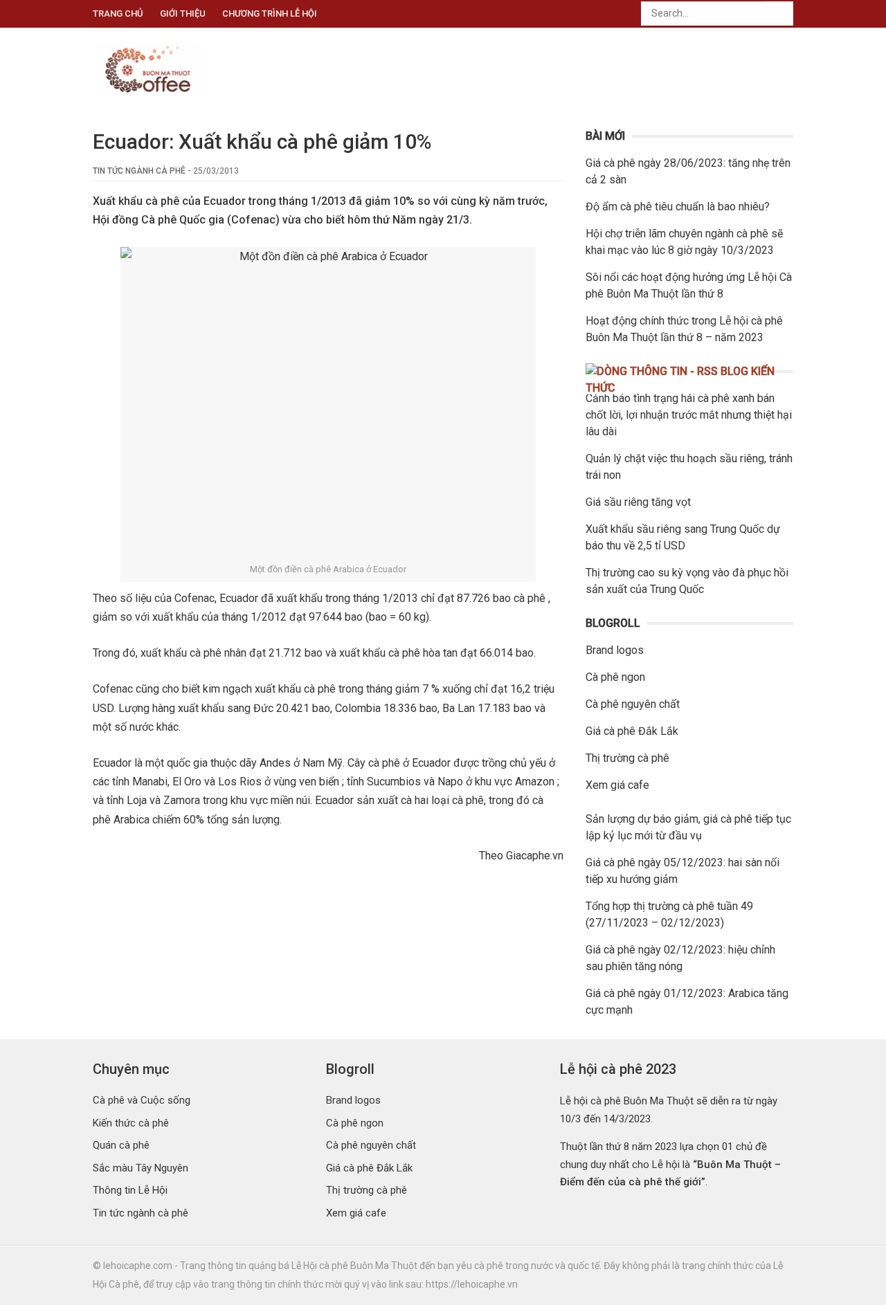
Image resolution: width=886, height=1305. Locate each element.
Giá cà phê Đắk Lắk (632, 731)
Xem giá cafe (617, 785)
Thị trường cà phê (627, 758)
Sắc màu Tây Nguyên (140, 1168)
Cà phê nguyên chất (633, 704)
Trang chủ (118, 13)
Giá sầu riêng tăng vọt (638, 502)
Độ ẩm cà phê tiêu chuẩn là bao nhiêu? (678, 206)
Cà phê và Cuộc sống (141, 1100)
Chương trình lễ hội (269, 13)
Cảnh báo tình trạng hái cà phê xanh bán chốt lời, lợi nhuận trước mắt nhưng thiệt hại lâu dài (689, 415)
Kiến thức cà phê (131, 1123)
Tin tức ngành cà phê (139, 171)
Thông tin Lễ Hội (130, 1190)
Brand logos (615, 650)
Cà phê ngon (615, 677)
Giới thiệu (183, 13)
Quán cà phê (121, 1145)
